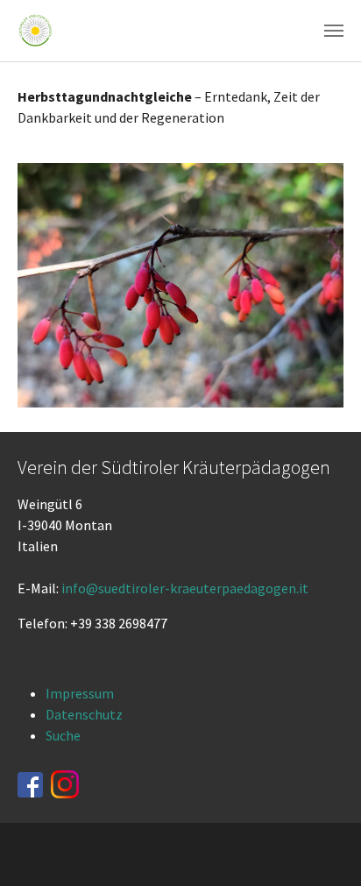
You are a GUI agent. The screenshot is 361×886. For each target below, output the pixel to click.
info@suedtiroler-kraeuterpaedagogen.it (184, 588)
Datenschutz (84, 714)
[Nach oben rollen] (322, 847)
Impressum (80, 693)
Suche (63, 735)
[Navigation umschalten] (333, 31)
